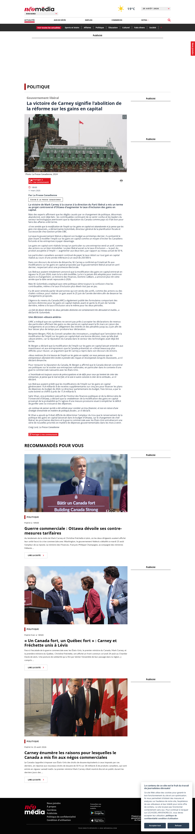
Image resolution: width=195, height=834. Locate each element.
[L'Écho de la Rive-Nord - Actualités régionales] (39, 9)
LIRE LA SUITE (34, 555)
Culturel (126, 27)
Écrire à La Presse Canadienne (45, 200)
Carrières (51, 810)
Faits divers (139, 27)
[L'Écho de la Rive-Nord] (34, 813)
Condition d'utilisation (59, 820)
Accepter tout (155, 825)
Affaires (87, 27)
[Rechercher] (169, 20)
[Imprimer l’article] (121, 181)
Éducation (113, 27)
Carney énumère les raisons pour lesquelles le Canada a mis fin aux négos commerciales (70, 755)
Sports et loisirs (72, 27)
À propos (51, 806)
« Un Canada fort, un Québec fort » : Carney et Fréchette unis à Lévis (70, 643)
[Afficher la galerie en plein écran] (124, 117)
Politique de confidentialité (61, 816)
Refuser (178, 825)
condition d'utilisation (168, 818)
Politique (100, 27)
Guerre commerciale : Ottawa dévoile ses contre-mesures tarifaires (73, 531)
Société (152, 27)
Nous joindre (53, 803)
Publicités (52, 813)
